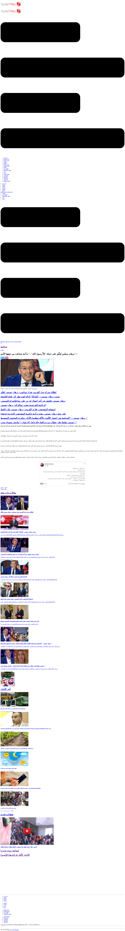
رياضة (3, 190)
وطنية (3, 185)
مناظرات (5, 177)
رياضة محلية (6, 164)
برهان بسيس (4, 489)
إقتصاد (5, 163)
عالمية (3, 186)
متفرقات (5, 178)
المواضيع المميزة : (16, 341)
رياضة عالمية (6, 166)
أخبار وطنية (6, 159)
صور (4, 171)
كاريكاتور (5, 179)
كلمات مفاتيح (6, 181)
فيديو (4, 173)
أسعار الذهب (6, 174)
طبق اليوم (5, 175)
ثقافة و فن (6, 168)
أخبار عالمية (6, 160)
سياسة (5, 162)
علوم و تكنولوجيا (7, 170)
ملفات (5, 167)
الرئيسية (5, 157)
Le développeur (15, 929)
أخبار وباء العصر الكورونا (6, 341)
